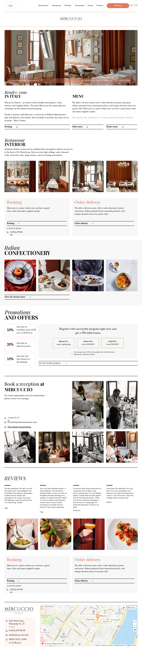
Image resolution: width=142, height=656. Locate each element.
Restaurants (43, 6)
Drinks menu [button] (112, 127)
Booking (8, 127)
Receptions (56, 6)
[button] (122, 127)
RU (131, 6)
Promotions (80, 6)
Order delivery (81, 224)
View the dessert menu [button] (15, 297)
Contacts (99, 6)
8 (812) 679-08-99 (17, 631)
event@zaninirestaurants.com (22, 422)
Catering (67, 5)
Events (90, 6)
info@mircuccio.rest (18, 635)
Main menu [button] (77, 127)
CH (135, 6)
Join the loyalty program (49, 363)
